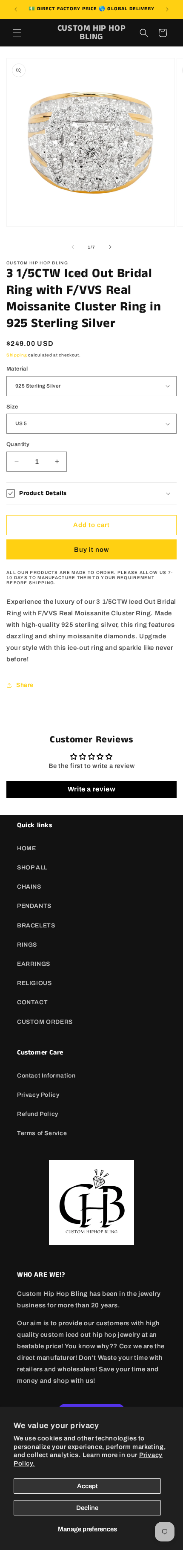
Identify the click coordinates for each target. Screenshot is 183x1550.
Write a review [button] (91, 789)
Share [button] (25, 685)
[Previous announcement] (15, 9)
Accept (87, 1486)
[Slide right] (110, 247)
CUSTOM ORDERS (45, 1022)
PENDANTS (34, 906)
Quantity (17, 444)
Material (17, 369)
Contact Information (46, 1075)
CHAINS (29, 887)
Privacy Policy (38, 1095)
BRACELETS (36, 925)
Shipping (16, 355)
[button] (17, 32)
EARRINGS (33, 964)
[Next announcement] (167, 9)
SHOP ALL (32, 867)
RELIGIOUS (34, 983)
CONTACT (32, 1002)
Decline (87, 1507)
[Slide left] (72, 247)
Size (12, 407)
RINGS (27, 945)
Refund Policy (37, 1114)
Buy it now (91, 549)
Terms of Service (42, 1133)
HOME (26, 848)
